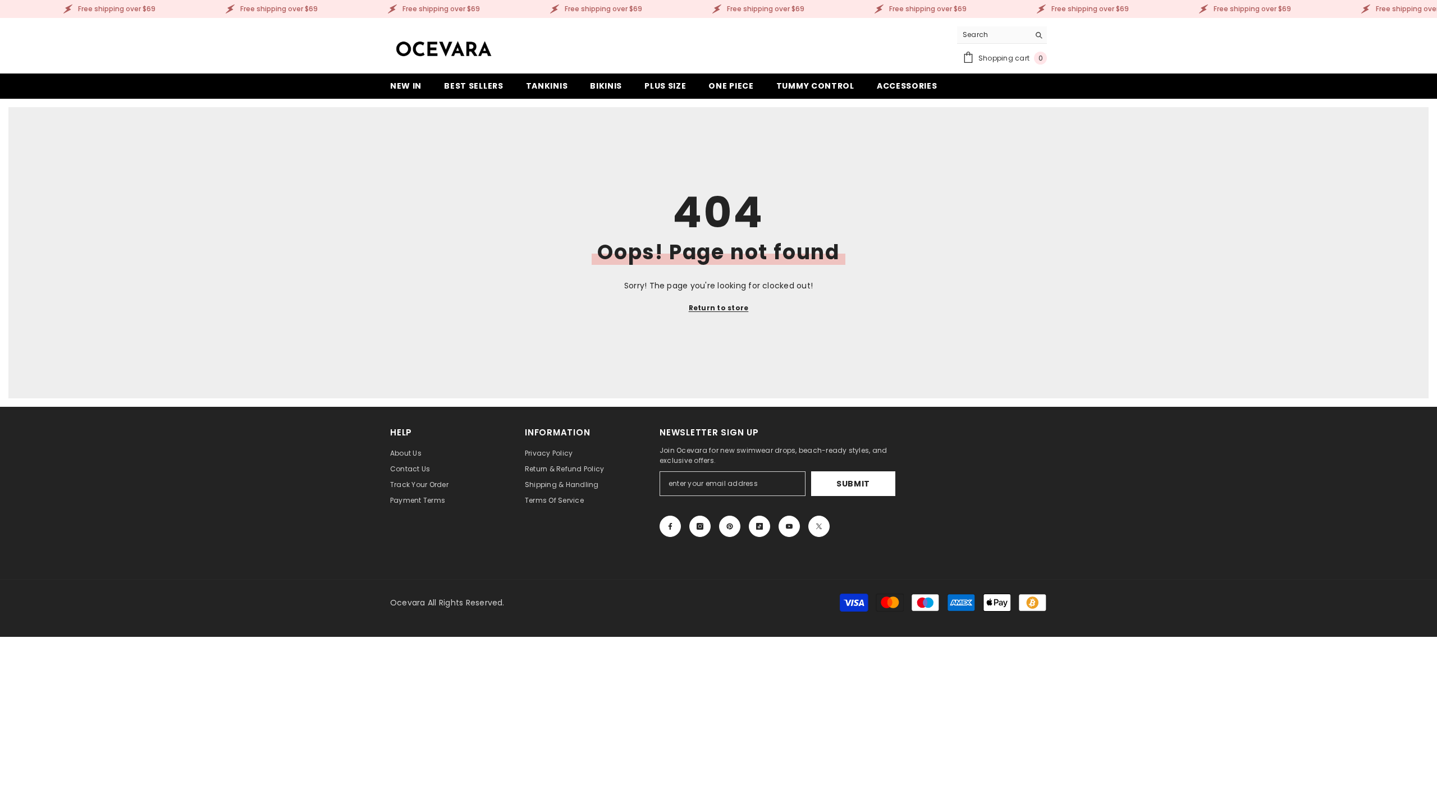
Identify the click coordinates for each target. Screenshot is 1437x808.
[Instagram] (700, 526)
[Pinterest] (729, 526)
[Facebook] (670, 526)
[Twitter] (819, 526)
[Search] (1002, 35)
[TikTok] (759, 526)
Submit (853, 483)
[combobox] (993, 34)
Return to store (719, 308)
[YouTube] (789, 526)
